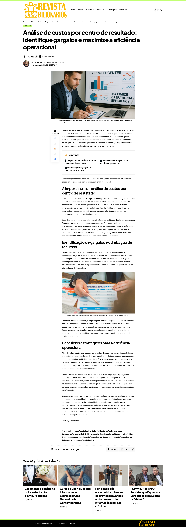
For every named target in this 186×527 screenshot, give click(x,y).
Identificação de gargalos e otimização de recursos (78, 168)
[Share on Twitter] (28, 56)
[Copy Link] (36, 56)
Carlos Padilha (97, 431)
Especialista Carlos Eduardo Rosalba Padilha (116, 434)
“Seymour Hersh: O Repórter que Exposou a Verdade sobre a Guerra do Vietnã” (145, 494)
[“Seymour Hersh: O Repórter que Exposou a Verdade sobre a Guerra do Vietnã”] (146, 475)
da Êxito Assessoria (92, 434)
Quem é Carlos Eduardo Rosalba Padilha (117, 437)
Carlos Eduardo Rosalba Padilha (79, 431)
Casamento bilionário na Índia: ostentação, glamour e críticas (40, 492)
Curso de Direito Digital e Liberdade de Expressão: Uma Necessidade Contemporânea (75, 495)
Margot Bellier (39, 62)
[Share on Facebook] (24, 56)
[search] (161, 10)
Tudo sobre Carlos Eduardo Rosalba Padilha (78, 440)
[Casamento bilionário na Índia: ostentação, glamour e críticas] (40, 475)
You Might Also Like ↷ (41, 461)
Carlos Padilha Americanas (112, 431)
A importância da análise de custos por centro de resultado (81, 161)
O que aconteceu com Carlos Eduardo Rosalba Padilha (82, 437)
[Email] (32, 56)
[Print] (40, 56)
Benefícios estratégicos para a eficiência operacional (114, 161)
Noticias (27, 26)
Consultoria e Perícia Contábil (73, 434)
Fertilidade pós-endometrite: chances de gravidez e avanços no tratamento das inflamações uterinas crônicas (109, 497)
